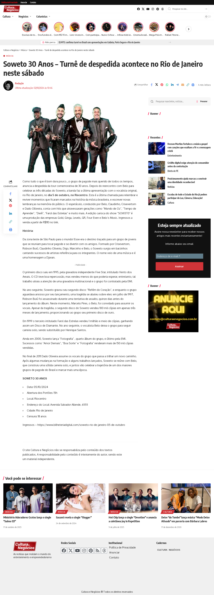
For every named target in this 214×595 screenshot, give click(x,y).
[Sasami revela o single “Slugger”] (80, 498)
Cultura (171, 202)
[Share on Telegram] (177, 84)
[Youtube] (148, 9)
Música (10, 56)
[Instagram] (152, 9)
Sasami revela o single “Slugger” (74, 517)
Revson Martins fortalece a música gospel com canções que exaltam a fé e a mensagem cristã (189, 147)
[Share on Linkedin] (172, 84)
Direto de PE (173, 171)
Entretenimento (175, 155)
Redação (19, 83)
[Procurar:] (175, 101)
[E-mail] (182, 84)
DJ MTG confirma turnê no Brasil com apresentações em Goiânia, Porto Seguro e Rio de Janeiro (99, 42)
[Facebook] (138, 9)
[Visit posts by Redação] (8, 86)
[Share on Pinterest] (161, 84)
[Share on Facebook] (151, 84)
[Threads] (162, 9)
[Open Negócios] (30, 16)
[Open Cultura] (12, 16)
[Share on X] (156, 84)
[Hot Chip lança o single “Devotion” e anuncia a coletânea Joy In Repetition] (133, 498)
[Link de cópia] (187, 84)
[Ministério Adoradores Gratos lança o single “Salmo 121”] (28, 498)
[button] (170, 42)
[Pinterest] (157, 9)
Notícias (171, 187)
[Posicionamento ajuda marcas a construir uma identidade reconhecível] (156, 183)
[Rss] (97, 550)
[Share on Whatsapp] (167, 84)
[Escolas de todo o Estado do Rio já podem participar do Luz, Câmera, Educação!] (156, 199)
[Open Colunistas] (49, 16)
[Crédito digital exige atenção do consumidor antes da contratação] (156, 167)
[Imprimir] (193, 84)
